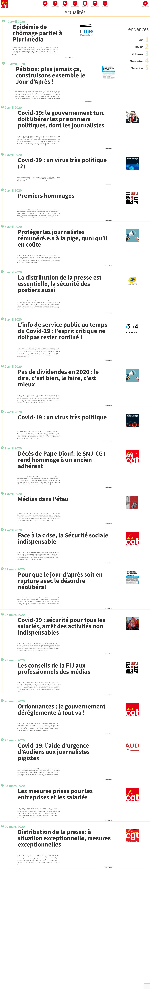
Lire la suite (68, 57)
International (137, 68)
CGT (141, 40)
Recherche (145, 7)
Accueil (45, 7)
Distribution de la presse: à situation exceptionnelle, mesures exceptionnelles (64, 838)
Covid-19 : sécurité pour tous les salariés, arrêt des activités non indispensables (61, 626)
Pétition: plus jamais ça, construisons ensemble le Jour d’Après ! (50, 75)
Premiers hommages (46, 195)
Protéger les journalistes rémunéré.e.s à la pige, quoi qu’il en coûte (63, 238)
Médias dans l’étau (43, 499)
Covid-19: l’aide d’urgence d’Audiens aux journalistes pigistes (54, 751)
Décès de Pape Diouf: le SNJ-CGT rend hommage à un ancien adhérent (62, 459)
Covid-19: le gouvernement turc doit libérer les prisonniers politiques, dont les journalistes (61, 119)
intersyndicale (137, 61)
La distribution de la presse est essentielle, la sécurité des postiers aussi (59, 283)
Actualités (55, 7)
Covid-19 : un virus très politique (62, 417)
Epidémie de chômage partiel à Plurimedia (37, 33)
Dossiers (65, 7)
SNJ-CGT (139, 47)
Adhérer (105, 7)
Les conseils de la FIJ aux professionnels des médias (54, 668)
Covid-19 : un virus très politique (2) (62, 163)
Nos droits (75, 7)
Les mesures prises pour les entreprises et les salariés (55, 794)
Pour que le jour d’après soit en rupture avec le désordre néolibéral (60, 580)
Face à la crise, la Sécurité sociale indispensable (63, 538)
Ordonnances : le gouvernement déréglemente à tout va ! (61, 709)
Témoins (85, 7)
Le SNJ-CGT (95, 7)
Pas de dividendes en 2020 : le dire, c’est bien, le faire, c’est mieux (58, 378)
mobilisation (138, 54)
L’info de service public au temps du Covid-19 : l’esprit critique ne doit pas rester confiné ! (62, 330)
